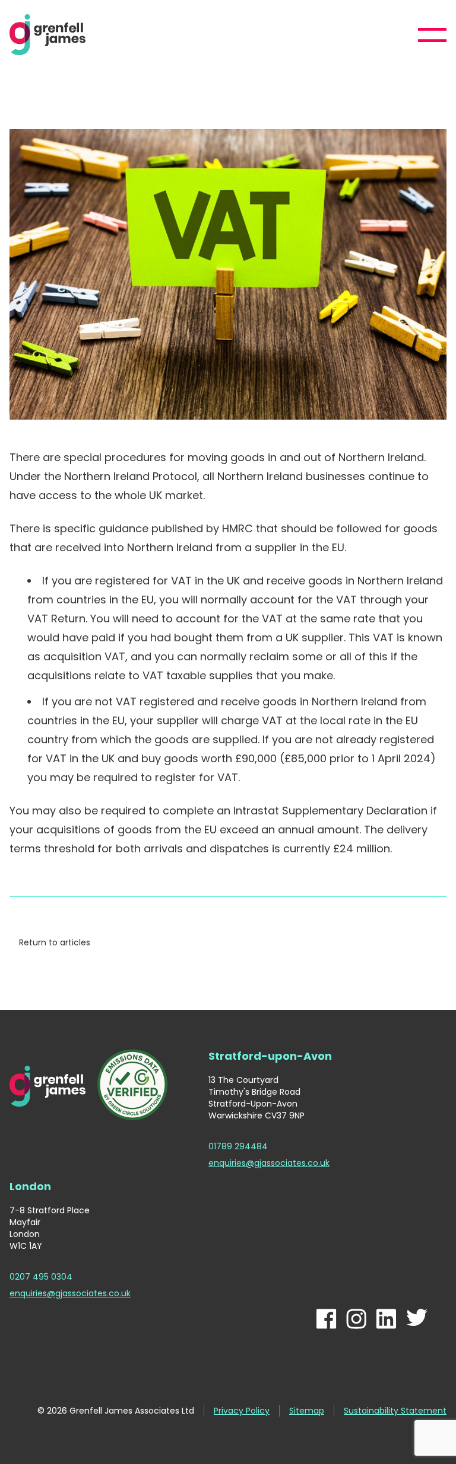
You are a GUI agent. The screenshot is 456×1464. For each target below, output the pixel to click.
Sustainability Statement (395, 1411)
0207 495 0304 (41, 1277)
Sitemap (306, 1411)
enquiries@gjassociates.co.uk (269, 1163)
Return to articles (54, 942)
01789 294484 (238, 1146)
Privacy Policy (242, 1411)
